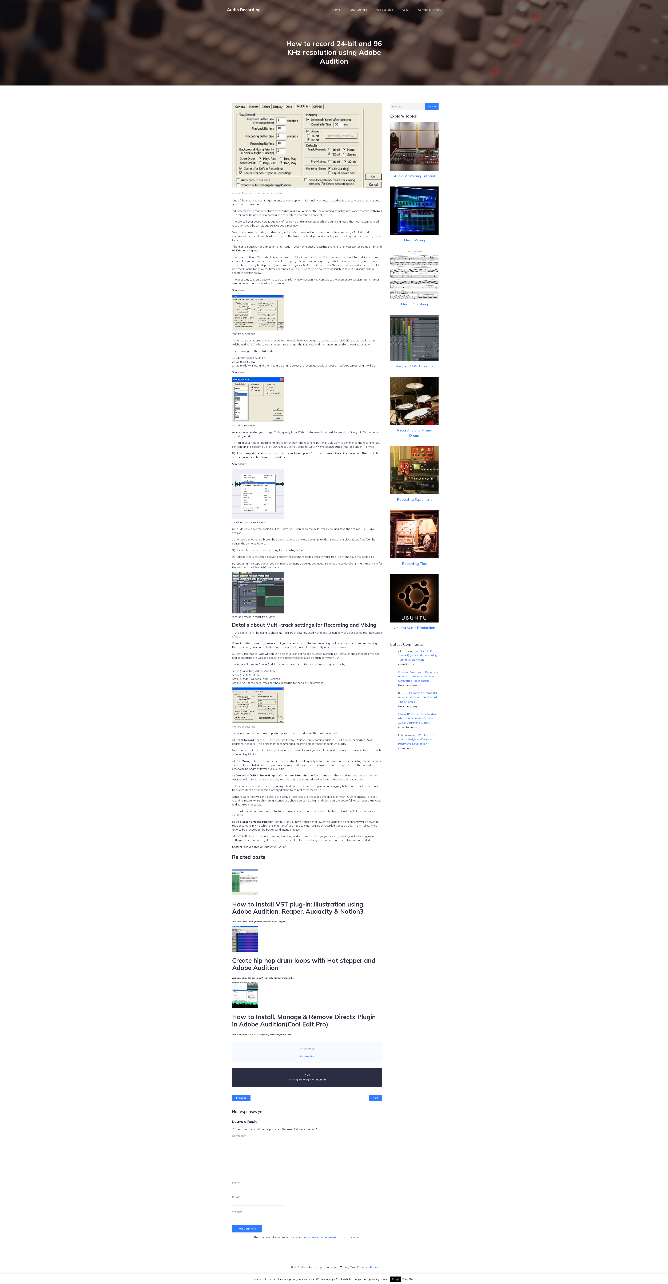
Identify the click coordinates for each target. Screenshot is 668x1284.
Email (236, 1197)
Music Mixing (414, 240)
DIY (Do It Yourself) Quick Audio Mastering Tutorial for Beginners (417, 655)
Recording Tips (307, 1056)
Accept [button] (395, 1279)
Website (237, 1211)
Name (236, 1182)
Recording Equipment (414, 499)
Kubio (374, 1267)
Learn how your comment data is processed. (332, 1237)
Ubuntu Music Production (414, 627)
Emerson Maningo (242, 193)
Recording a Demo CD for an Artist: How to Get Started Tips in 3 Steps (418, 676)
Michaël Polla (406, 714)
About (405, 9)
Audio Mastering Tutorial (414, 176)
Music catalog (384, 9)
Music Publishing (414, 304)
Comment (239, 1135)
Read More (408, 1279)
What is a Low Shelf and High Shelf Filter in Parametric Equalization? (416, 739)
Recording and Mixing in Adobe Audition (307, 1080)
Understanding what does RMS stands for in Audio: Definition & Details (417, 718)
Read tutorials (358, 9)
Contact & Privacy (429, 9)
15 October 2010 (263, 193)
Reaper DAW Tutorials (414, 366)
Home (336, 9)
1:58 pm (279, 193)
